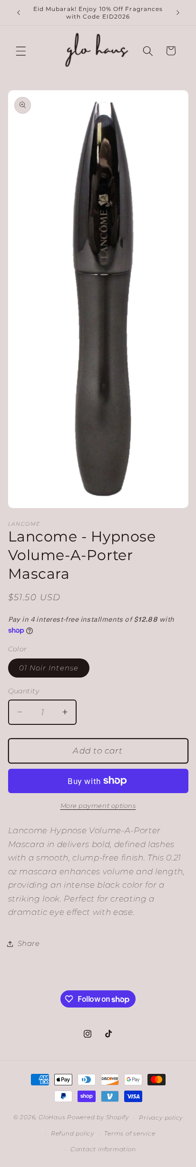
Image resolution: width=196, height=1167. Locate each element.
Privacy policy (161, 1117)
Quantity (23, 691)
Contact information (103, 1149)
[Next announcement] (177, 12)
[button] (21, 50)
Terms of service (129, 1133)
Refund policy (72, 1133)
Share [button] (29, 943)
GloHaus (52, 1117)
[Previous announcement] (18, 12)
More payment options (98, 805)
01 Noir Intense (49, 667)
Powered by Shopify (98, 1117)
